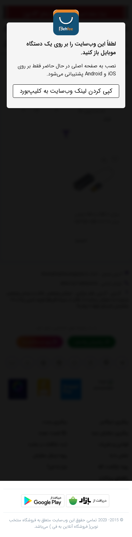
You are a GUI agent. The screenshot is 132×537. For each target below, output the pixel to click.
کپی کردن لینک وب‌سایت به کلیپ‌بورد (66, 91)
